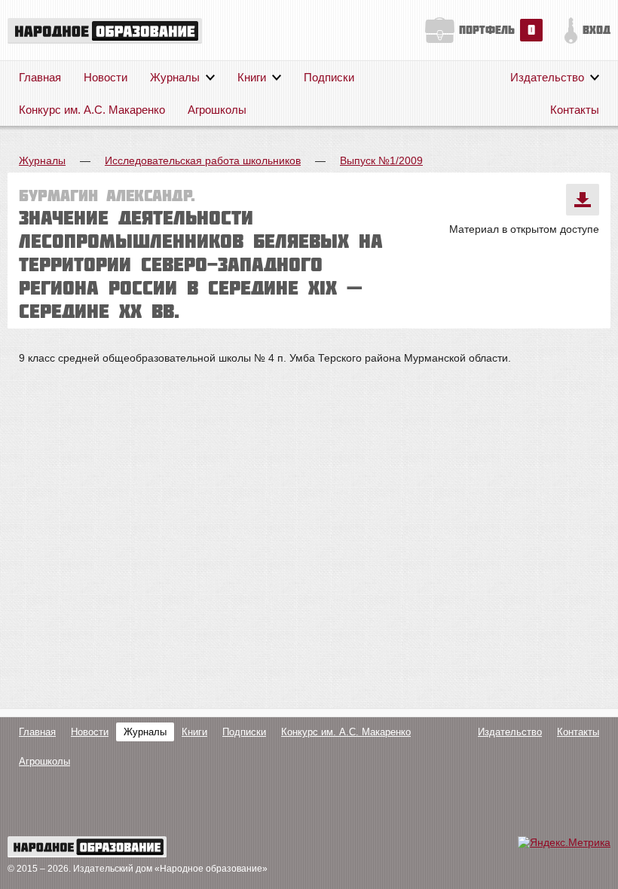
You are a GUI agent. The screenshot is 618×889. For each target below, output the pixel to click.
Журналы (175, 77)
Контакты (574, 109)
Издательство (547, 77)
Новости (105, 77)
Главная (40, 77)
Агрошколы (217, 109)
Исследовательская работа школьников (203, 160)
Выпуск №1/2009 (381, 160)
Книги (251, 77)
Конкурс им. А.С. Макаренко (92, 109)
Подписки (329, 77)
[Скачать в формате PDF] (582, 199)
